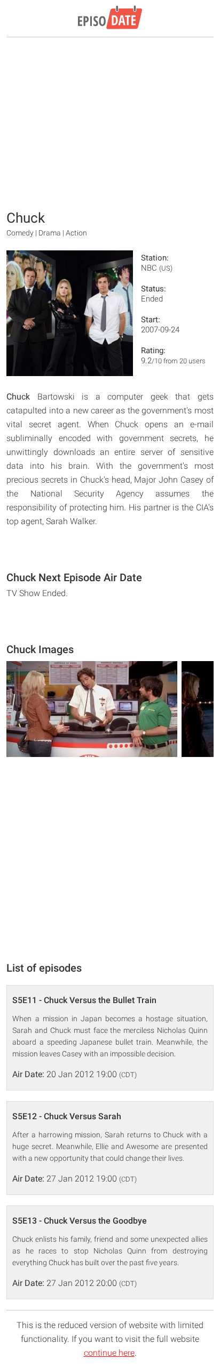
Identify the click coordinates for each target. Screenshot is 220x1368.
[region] (110, 122)
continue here (109, 1353)
